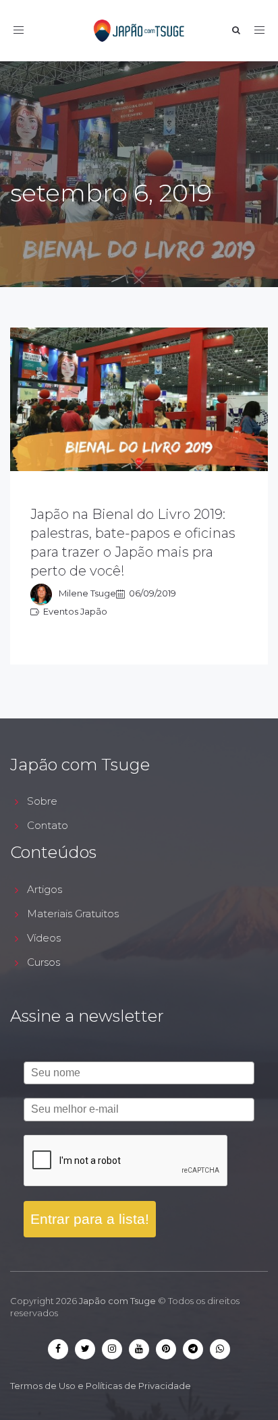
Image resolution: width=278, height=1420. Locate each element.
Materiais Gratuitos (73, 913)
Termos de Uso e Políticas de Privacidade (100, 1385)
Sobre (42, 801)
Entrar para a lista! (89, 1219)
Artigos (44, 889)
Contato (47, 825)
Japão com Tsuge (117, 1300)
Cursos (43, 962)
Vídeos (44, 937)
